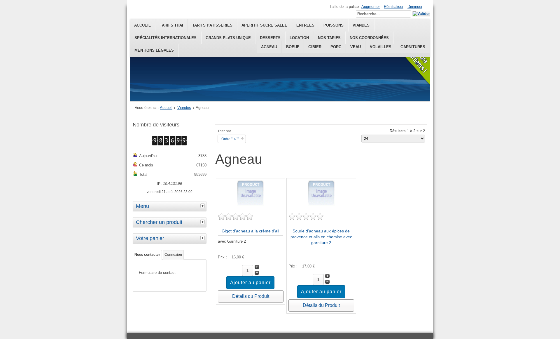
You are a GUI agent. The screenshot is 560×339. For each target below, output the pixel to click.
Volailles (380, 47)
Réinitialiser (393, 6)
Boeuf (292, 47)
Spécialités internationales (165, 38)
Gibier (314, 47)
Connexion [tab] (173, 254)
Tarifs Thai (171, 25)
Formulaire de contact (157, 272)
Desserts (270, 38)
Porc (335, 47)
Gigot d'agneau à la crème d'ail (250, 231)
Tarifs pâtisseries (212, 25)
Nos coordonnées (369, 38)
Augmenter (370, 6)
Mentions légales (154, 50)
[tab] (203, 205)
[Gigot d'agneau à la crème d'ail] (250, 205)
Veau (355, 47)
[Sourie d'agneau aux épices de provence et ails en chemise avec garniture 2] (321, 205)
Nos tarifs (329, 38)
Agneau (269, 47)
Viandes (184, 107)
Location (299, 38)
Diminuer (414, 6)
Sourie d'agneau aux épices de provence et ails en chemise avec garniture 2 (321, 237)
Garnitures (412, 47)
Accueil (142, 25)
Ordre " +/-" (230, 139)
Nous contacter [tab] (147, 254)
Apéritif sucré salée (264, 25)
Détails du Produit (250, 296)
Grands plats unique (228, 38)
